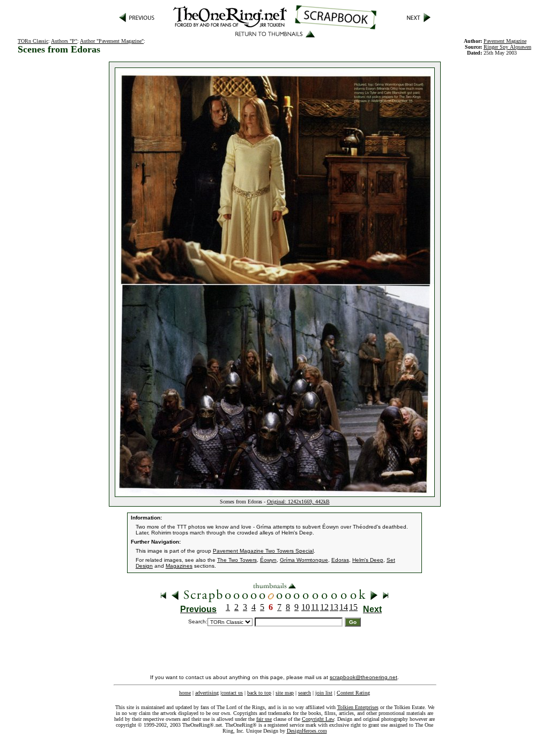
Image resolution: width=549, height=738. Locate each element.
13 (334, 607)
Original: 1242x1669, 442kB (298, 501)
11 (315, 607)
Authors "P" (64, 41)
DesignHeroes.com (307, 731)
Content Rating (353, 693)
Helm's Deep (367, 560)
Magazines (179, 566)
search (304, 693)
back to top (259, 693)
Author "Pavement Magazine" (112, 41)
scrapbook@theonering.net (363, 677)
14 (343, 607)
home (185, 693)
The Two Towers (237, 560)
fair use (264, 719)
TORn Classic (33, 41)
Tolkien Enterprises (358, 707)
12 (324, 607)
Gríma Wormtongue (304, 560)
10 (305, 607)
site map (285, 693)
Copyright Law (318, 719)
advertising (207, 693)
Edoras (340, 560)
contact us (232, 693)
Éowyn (268, 560)
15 (353, 607)
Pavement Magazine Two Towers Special (263, 551)
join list (323, 693)
